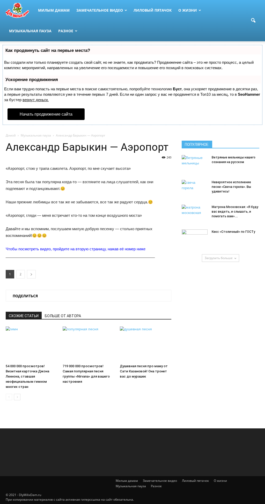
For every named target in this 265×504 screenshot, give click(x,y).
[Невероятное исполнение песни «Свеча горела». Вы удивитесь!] (195, 189)
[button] (253, 20)
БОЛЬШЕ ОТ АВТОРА (63, 316)
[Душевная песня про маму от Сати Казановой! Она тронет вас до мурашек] (145, 344)
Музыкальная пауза (30, 30)
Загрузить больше (219, 258)
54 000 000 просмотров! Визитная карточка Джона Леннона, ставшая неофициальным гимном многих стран (27, 376)
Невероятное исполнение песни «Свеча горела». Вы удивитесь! (231, 186)
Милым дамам (54, 10)
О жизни (187, 10)
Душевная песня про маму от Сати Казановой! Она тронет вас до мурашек (144, 371)
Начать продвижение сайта (46, 114)
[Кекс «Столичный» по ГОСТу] (195, 238)
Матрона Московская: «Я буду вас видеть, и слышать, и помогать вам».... (235, 211)
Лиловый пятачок (153, 10)
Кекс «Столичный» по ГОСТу (233, 232)
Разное (65, 30)
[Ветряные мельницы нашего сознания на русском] (195, 164)
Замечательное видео (99, 10)
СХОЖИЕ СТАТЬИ (24, 316)
